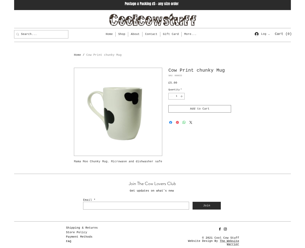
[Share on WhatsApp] (184, 122)
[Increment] (182, 96)
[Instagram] (225, 229)
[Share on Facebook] (171, 122)
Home (77, 55)
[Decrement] (171, 96)
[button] (282, 34)
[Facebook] (220, 229)
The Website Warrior (229, 243)
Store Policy (76, 232)
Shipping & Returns (82, 227)
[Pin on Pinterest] (177, 122)
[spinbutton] (176, 96)
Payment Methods (79, 236)
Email (87, 200)
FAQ (68, 241)
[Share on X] (191, 122)
